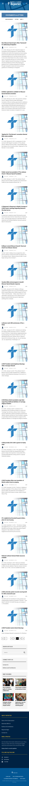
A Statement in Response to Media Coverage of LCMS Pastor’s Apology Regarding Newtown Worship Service (14, 208)
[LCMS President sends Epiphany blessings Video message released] (14, 353)
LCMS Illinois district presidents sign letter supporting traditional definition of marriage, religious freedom (13, 401)
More (21, 19)
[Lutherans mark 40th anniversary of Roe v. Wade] (14, 312)
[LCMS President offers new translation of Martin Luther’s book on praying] (14, 469)
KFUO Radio (22, 778)
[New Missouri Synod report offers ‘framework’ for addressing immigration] (14, 32)
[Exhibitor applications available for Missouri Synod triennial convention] (14, 81)
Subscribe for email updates (9, 748)
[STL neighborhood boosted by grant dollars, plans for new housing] (14, 507)
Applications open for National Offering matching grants (20, 704)
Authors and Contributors (9, 667)
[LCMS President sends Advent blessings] (14, 617)
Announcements (9, 19)
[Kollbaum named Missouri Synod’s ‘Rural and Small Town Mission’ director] (14, 235)
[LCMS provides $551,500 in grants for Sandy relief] (14, 431)
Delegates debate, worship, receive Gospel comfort (7, 704)
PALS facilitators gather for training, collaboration (7, 689)
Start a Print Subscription (8, 720)
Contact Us (5, 664)
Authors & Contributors (7, 726)
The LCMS (6, 47)
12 (11, 638)
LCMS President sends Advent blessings (13, 628)
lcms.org (8, 776)
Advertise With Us (6, 723)
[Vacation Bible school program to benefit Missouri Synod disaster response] (14, 271)
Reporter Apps (5, 729)
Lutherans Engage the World (11, 778)
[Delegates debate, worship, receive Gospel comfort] (8, 697)
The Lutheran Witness (18, 776)
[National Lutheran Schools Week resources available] (14, 545)
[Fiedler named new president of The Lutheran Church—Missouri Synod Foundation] (14, 161)
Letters (16, 19)
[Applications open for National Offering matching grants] (20, 697)
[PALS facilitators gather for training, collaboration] (8, 682)
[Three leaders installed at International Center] (20, 682)
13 (14, 638)
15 (20, 638)
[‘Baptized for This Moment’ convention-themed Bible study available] (14, 123)
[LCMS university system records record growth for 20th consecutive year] (14, 581)
